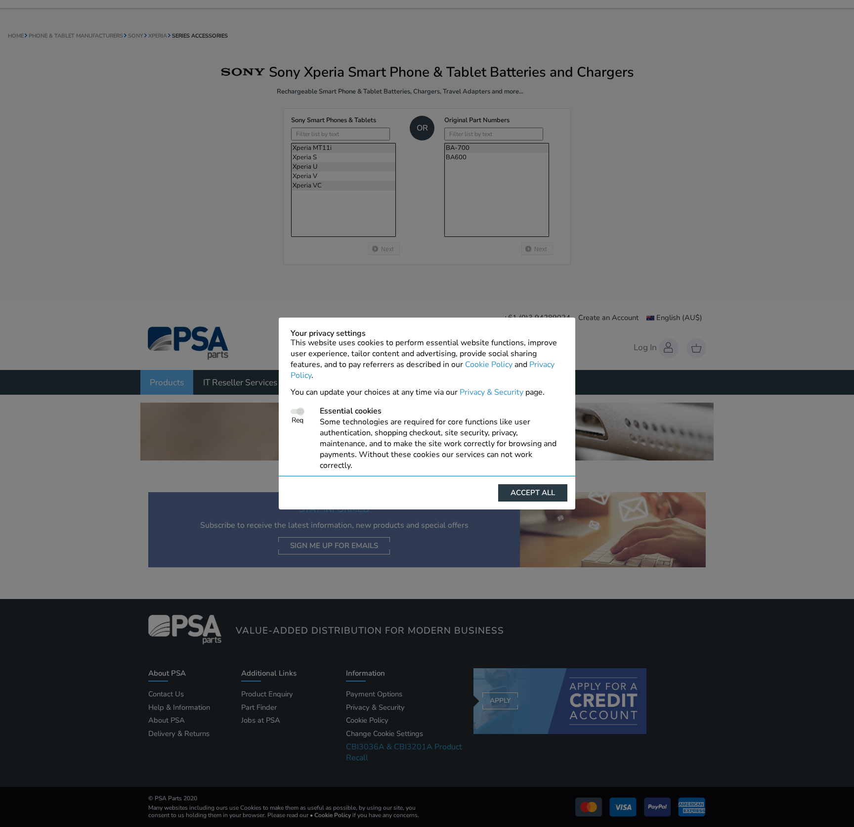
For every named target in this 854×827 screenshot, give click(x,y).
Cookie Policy (488, 364)
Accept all (533, 493)
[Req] (297, 411)
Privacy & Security (491, 392)
